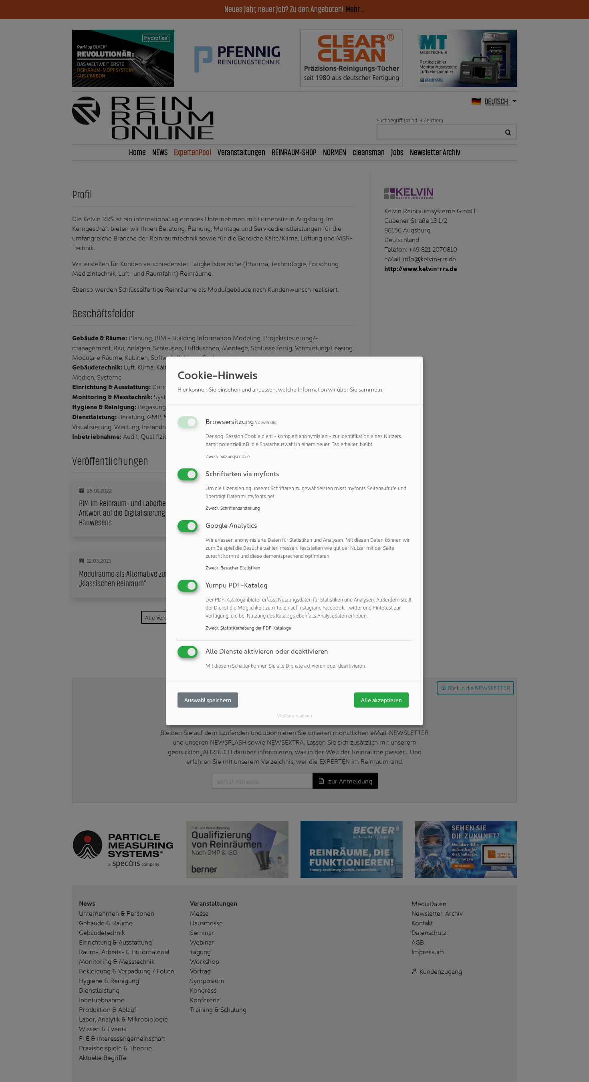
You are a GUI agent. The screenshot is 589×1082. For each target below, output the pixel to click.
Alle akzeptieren (381, 699)
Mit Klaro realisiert (294, 715)
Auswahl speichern (207, 699)
